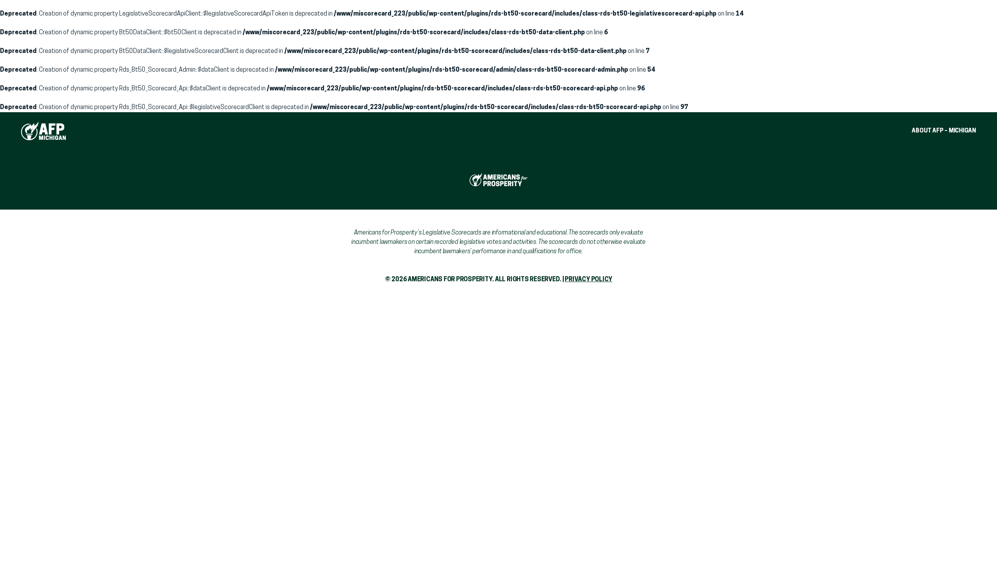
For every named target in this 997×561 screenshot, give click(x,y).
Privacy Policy (588, 280)
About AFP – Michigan (944, 131)
